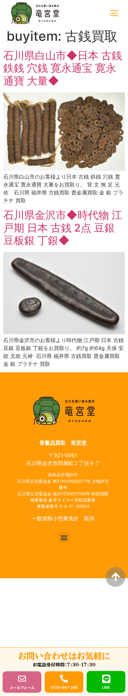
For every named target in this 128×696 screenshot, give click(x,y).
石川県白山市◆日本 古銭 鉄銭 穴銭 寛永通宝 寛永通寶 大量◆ (62, 68)
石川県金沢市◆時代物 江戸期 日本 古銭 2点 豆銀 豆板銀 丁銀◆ (62, 228)
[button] (114, 13)
